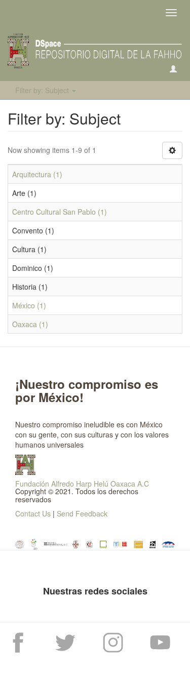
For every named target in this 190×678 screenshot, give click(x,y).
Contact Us (33, 513)
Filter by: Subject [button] (43, 90)
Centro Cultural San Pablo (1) (59, 212)
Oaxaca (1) (30, 324)
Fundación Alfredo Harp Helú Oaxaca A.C (82, 483)
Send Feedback (82, 513)
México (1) (29, 305)
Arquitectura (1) (37, 174)
